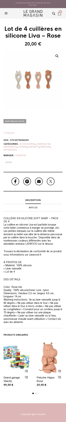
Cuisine (22, 146)
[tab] (33, 200)
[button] (6, 13)
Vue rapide (26, 377)
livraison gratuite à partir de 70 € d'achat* (33, 4)
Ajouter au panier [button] (26, 371)
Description (33, 200)
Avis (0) (33, 207)
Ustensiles (10, 149)
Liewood (20, 155)
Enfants (34, 146)
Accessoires (27, 144)
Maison (45, 146)
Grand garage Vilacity (12, 379)
